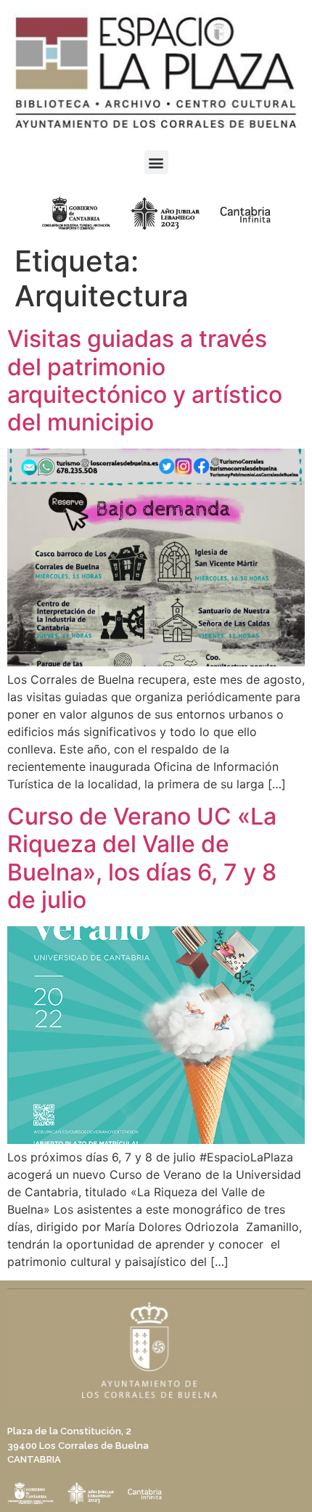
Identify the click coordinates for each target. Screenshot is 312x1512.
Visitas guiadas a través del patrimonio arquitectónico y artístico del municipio (144, 380)
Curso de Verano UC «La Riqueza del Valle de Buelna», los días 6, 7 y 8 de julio (141, 858)
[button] (156, 162)
